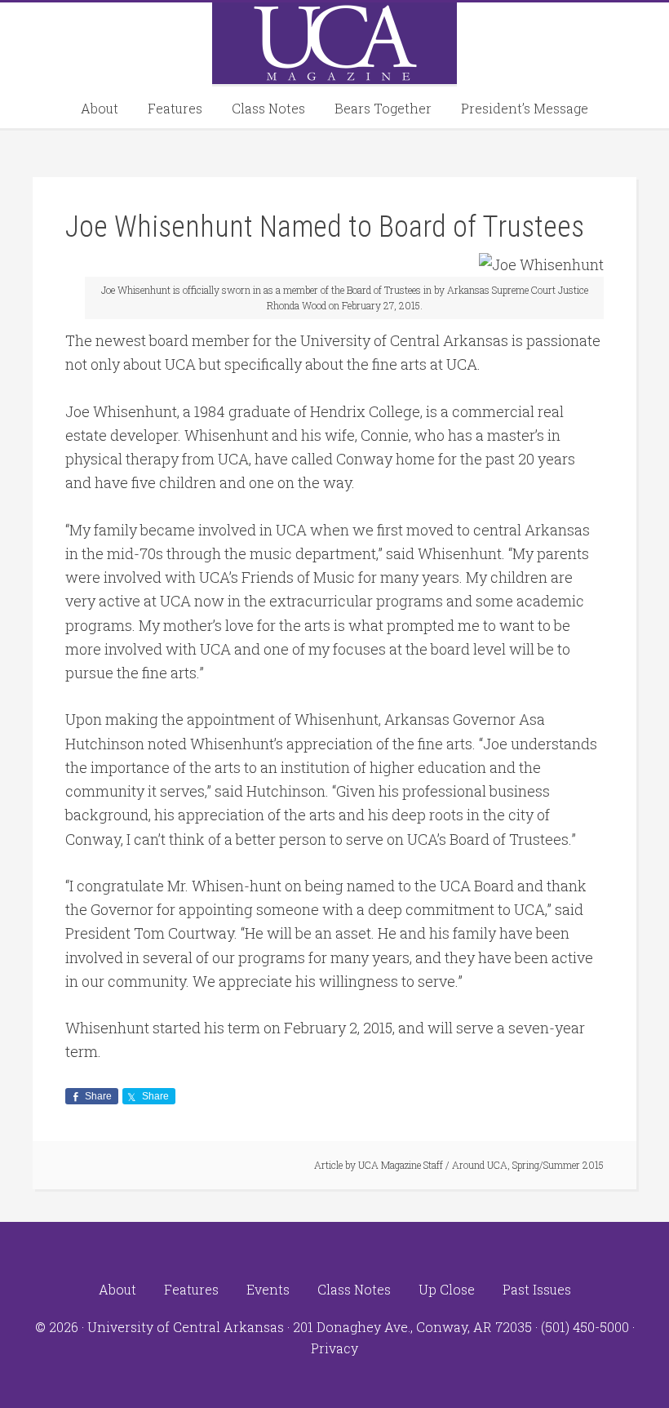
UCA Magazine (334, 43)
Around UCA (479, 1164)
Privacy (334, 1348)
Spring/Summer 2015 (558, 1164)
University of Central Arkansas (185, 1326)
